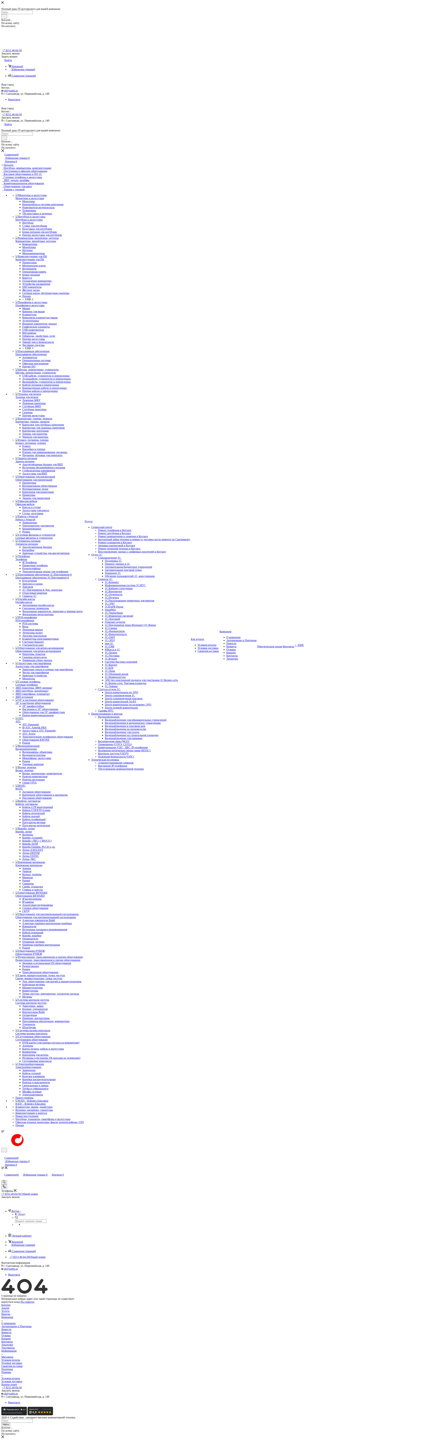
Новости (6, 1329)
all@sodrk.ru (11, 90)
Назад (21, 1214)
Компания (7, 1317)
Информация (8, 1350)
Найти (6, 1424)
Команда (6, 1332)
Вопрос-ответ (9, 1384)
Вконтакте (14, 99)
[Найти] (4, 16)
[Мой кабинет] (2, 1154)
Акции (5, 1308)
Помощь (6, 1372)
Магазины (7, 1356)
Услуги (5, 1311)
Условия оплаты (10, 1360)
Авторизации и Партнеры (16, 1326)
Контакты (7, 1341)
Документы (8, 1347)
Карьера (6, 1338)
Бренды (5, 1314)
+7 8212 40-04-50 (12, 50)
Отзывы (6, 1335)
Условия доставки (11, 1363)
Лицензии (7, 1344)
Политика (7, 1369)
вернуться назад (10, 1301)
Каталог (6, 1304)
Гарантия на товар (12, 1366)
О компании (8, 1323)
